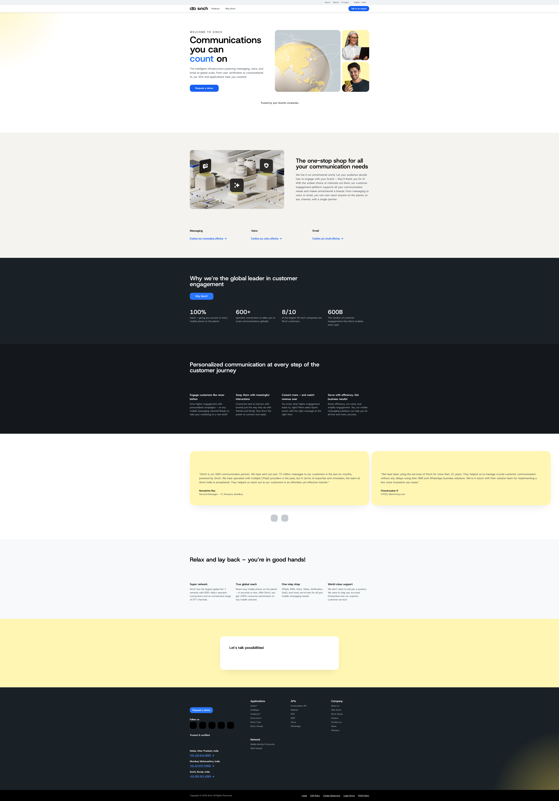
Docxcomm (255, 718)
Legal (304, 795)
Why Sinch (336, 710)
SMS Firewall (256, 748)
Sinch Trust (255, 722)
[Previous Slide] (274, 518)
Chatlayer (254, 710)
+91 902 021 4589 (200, 776)
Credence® (255, 714)
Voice (293, 722)
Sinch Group (337, 714)
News (333, 726)
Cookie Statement (331, 795)
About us (335, 705)
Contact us (336, 722)
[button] (326, 2)
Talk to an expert (359, 8)
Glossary (335, 730)
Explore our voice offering (264, 238)
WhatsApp (295, 726)
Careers (334, 718)
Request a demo (204, 88)
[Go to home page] (199, 8)
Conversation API (298, 705)
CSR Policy (315, 795)
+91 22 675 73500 (200, 765)
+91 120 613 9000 (200, 755)
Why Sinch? (201, 296)
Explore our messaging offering (206, 238)
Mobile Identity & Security (262, 744)
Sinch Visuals (256, 726)
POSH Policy (363, 795)
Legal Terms (349, 795)
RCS (293, 714)
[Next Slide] (284, 518)
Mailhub (294, 710)
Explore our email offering (326, 238)
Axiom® (253, 705)
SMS (293, 718)
